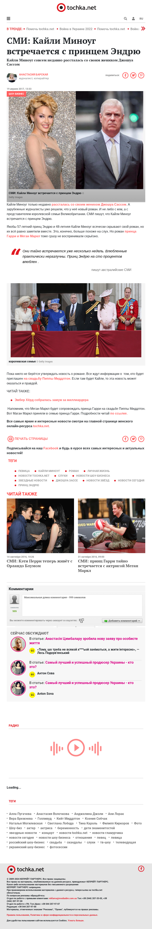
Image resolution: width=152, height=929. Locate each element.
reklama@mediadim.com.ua (63, 898)
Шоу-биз (15, 828)
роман (74, 471)
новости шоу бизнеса (54, 837)
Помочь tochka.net (40, 29)
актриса (46, 828)
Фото (138, 823)
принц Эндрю (28, 485)
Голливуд (45, 818)
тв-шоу (105, 842)
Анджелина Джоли (88, 814)
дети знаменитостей (99, 828)
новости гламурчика (107, 833)
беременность (68, 828)
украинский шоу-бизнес (27, 847)
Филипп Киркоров (115, 823)
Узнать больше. (76, 920)
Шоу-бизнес (16, 93)
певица (24, 471)
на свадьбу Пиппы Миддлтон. (47, 378)
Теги (13, 801)
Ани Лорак (116, 814)
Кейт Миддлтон (68, 818)
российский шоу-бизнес (27, 842)
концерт (48, 833)
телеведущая (126, 842)
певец (101, 837)
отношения (83, 837)
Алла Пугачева (20, 814)
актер (31, 828)
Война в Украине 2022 (76, 29)
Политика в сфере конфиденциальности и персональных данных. (64, 915)
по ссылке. (118, 413)
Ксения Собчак (96, 818)
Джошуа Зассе (67, 480)
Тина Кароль (88, 823)
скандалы (74, 842)
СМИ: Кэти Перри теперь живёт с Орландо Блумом (39, 563)
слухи (62, 475)
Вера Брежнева (21, 818)
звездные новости (32, 480)
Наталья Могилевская (26, 823)
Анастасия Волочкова (52, 814)
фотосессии (58, 847)
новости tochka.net (33, 475)
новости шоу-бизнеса (93, 475)
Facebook (50, 448)
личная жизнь (98, 471)
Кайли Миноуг (49, 471)
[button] (133, 18)
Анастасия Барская (33, 74)
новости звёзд (97, 480)
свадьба (55, 842)
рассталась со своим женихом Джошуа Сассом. (89, 204)
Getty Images (16, 197)
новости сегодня (131, 480)
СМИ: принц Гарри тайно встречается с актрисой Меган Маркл (108, 565)
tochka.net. (41, 426)
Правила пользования (18, 915)
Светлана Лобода (61, 823)
